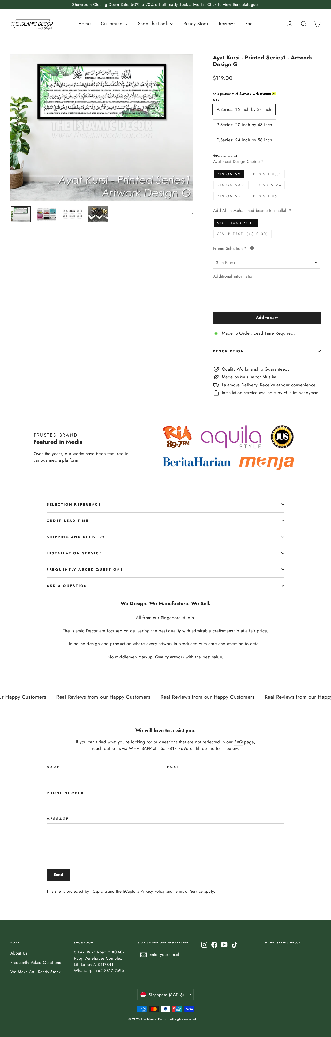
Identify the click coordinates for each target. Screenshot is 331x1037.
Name (53, 767)
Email (174, 767)
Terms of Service (188, 891)
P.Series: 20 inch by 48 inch (244, 125)
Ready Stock (195, 23)
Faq (249, 23)
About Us (18, 953)
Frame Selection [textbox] (255, 248)
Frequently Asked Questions (85, 569)
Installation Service (74, 553)
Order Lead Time (68, 520)
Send (58, 874)
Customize (112, 23)
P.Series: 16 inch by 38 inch (244, 109)
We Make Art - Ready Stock (35, 972)
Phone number (65, 793)
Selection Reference (74, 504)
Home (84, 23)
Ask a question (67, 585)
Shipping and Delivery (76, 536)
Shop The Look (153, 23)
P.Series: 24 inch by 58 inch (244, 140)
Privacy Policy (153, 891)
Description (228, 351)
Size (218, 100)
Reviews (227, 23)
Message (58, 819)
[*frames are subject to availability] (252, 248)
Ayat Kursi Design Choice (238, 161)
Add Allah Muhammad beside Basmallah (252, 210)
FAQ (238, 742)
